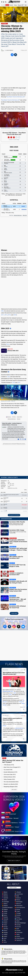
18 (20, 178)
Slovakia (18, 924)
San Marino (19, 919)
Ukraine (18, 936)
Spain (17, 928)
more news (14, 613)
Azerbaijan (6, 901)
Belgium (5, 905)
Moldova (18, 898)
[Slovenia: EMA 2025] (10, 328)
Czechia (5, 917)
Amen (5, 508)
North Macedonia (20, 907)
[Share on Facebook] (12, 54)
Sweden (22, 669)
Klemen (18, 419)
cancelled (25, 511)
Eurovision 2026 (14, 798)
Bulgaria (5, 909)
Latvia (5, 942)
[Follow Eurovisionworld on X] (6, 2)
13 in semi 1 (24, 495)
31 (20, 166)
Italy (4, 940)
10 (2, 184)
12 (2, 190)
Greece (5, 930)
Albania (5, 892)
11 (2, 187)
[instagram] (23, 439)
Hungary (5, 932)
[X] (20, 439)
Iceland (5, 934)
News (7, 5)
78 (26, 501)
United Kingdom (20, 938)
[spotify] (25, 439)
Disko (4, 505)
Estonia (5, 921)
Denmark (5, 919)
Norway (18, 909)
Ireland (5, 936)
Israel (4, 938)
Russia (18, 917)
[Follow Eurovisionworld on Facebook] (2, 2)
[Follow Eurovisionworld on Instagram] (4, 2)
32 (20, 163)
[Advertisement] (14, 72)
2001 (19, 382)
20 (20, 175)
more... (25, 489)
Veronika (5, 498)
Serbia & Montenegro (21, 923)
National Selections (18, 215)
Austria (5, 899)
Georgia (5, 926)
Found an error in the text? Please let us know (14, 443)
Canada (5, 911)
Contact (6, 972)
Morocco (18, 903)
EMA (2, 311)
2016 (9, 315)
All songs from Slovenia (14, 515)
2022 (10, 485)
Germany (5, 928)
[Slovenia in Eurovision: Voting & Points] (8, 372)
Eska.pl (4, 725)
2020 (15, 315)
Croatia (5, 913)
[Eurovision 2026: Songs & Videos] (14, 807)
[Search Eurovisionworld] (2, 5)
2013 (13, 485)
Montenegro (19, 901)
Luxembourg (19, 894)
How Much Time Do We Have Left (15, 96)
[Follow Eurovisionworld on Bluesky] (23, 626)
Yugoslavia (19, 940)
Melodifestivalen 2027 (8, 691)
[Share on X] (15, 54)
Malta (17, 896)
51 (20, 156)
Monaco (18, 899)
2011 (2, 315)
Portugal (18, 913)
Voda (5, 511)
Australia (5, 898)
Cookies (16, 972)
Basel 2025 (19, 416)
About (3, 972)
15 (20, 181)
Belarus (5, 903)
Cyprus (5, 915)
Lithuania (18, 892)
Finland (5, 923)
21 (20, 169)
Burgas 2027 (21, 5)
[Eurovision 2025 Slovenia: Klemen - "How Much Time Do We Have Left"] (24, 206)
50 (20, 160)
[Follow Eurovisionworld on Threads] (18, 626)
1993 (8, 376)
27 (26, 498)
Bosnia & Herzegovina (8, 907)
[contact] (18, 439)
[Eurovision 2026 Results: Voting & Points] (14, 843)
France (5, 924)
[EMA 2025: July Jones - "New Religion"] (24, 209)
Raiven (8, 344)
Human (21, 701)
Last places (3, 485)
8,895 (14, 206)
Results (11, 5)
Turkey (18, 934)
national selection (19, 728)
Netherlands (19, 905)
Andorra (5, 894)
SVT (24, 707)
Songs (15, 5)
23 (21, 498)
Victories (3, 482)
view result (14, 789)
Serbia (18, 921)
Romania (18, 915)
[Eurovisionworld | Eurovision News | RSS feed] (24, 972)
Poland (22, 715)
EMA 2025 (25, 215)
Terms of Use (11, 972)
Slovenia (9, 416)
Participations (4, 480)
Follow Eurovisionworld (14, 619)
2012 (6, 315)
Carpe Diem (5, 502)
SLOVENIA (4, 23)
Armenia (5, 896)
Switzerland (19, 932)
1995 (13, 382)
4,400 (14, 209)
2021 (15, 693)
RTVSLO (14, 416)
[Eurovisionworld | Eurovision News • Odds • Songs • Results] (14, 1)
